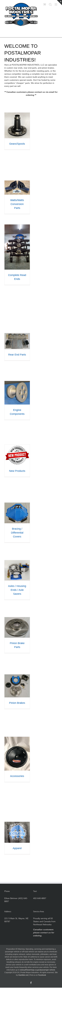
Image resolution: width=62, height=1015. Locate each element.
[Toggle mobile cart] (44, 4)
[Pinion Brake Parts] (17, 618)
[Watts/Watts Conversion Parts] (17, 182)
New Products (17, 470)
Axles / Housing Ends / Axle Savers (17, 590)
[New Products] (17, 446)
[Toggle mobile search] (50, 4)
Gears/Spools (17, 143)
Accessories (17, 776)
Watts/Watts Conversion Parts (17, 204)
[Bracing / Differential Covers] (17, 504)
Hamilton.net (23, 975)
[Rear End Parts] (17, 334)
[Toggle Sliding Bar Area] (59, 2)
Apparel (17, 848)
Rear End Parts (17, 354)
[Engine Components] (17, 382)
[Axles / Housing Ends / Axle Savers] (17, 561)
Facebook (42, 975)
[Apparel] (17, 823)
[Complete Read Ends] (17, 226)
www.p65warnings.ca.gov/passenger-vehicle (37, 970)
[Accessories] (17, 738)
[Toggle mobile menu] (56, 4)
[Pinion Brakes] (17, 676)
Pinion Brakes (17, 702)
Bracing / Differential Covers (17, 532)
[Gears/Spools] (17, 114)
